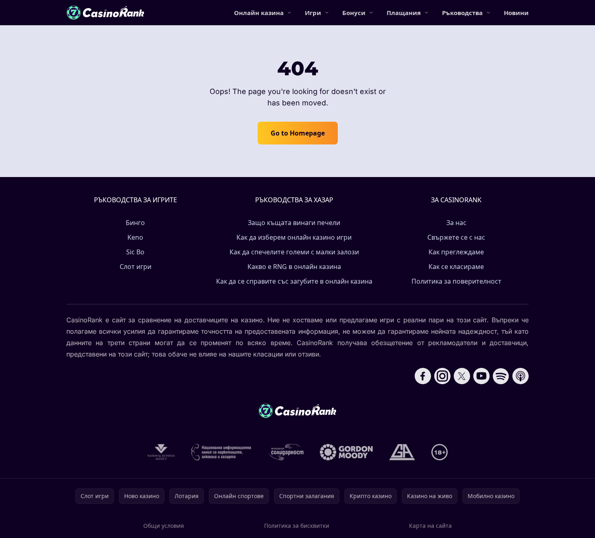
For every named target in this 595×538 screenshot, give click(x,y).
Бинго (135, 222)
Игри (313, 13)
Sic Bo (135, 251)
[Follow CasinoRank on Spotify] (501, 376)
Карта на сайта (430, 525)
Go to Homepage (298, 133)
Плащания (404, 13)
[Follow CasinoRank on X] (462, 376)
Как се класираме (456, 266)
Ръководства (462, 13)
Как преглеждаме (456, 251)
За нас (456, 222)
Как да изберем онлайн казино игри (294, 237)
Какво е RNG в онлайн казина (294, 266)
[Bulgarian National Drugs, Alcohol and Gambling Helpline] (221, 452)
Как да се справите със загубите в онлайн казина (294, 281)
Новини (516, 13)
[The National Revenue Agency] (161, 452)
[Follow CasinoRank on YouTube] (481, 376)
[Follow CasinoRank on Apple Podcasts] (520, 376)
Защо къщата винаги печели (294, 222)
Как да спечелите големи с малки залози (294, 251)
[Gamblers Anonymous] (402, 452)
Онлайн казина (259, 13)
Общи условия (163, 525)
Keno (135, 237)
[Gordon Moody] (346, 452)
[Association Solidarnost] (286, 452)
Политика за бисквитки (296, 525)
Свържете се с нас (456, 237)
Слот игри (135, 266)
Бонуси (353, 13)
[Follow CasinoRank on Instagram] (442, 376)
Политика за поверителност (456, 281)
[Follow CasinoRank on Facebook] (423, 376)
